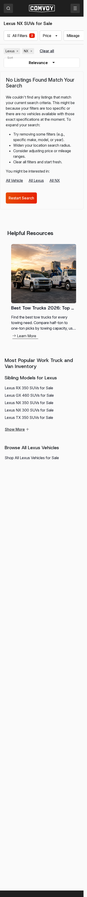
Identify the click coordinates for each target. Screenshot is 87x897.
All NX (54, 180)
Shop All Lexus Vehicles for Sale (32, 457)
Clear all (47, 51)
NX (28, 51)
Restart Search (21, 198)
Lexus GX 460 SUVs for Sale (29, 395)
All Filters (20, 35)
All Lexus (36, 180)
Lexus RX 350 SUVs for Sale (29, 388)
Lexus (12, 51)
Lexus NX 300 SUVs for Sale (29, 410)
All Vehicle (14, 180)
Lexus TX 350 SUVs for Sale (29, 417)
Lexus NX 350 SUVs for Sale (29, 402)
